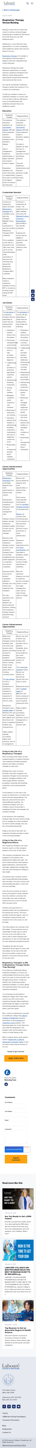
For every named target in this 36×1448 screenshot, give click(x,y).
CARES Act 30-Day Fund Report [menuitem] (14, 1417)
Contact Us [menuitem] (6, 1432)
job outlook (10, 679)
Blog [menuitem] (4, 1426)
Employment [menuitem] (7, 1429)
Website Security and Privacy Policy (14, 1445)
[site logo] (9, 3)
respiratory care (8, 1023)
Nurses (19, 514)
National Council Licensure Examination (22, 218)
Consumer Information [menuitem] (10, 1420)
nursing (19, 1020)
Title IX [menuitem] (5, 1413)
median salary (8, 710)
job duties (9, 312)
